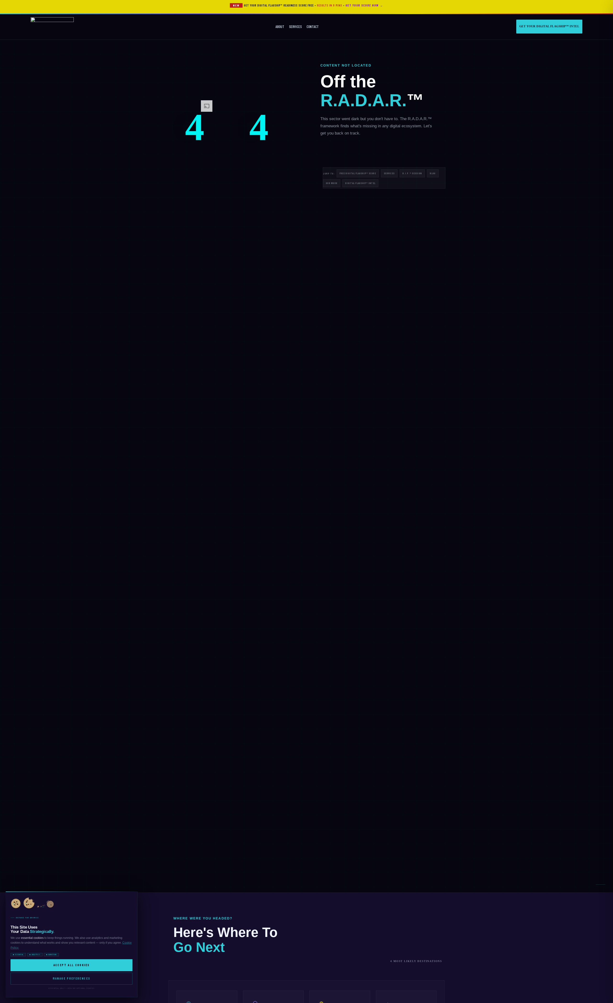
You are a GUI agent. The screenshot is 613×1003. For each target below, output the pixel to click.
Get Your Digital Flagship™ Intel (549, 26)
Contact (312, 26)
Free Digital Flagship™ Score (358, 173)
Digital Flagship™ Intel (360, 183)
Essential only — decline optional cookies (71, 988)
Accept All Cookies (71, 965)
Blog (433, 173)
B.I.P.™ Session (412, 173)
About (279, 26)
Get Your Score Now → (364, 5)
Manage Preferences (72, 978)
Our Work (331, 183)
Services (295, 26)
